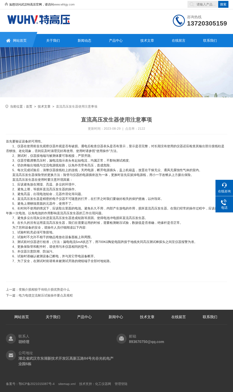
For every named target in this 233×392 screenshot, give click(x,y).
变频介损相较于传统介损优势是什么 (44, 289)
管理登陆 (121, 384)
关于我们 (53, 40)
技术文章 (147, 40)
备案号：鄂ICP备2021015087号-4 (30, 384)
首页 (29, 106)
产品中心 (116, 40)
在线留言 (178, 40)
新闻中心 (116, 317)
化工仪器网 (103, 384)
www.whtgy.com (64, 4)
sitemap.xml (67, 384)
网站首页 (20, 40)
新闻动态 (84, 40)
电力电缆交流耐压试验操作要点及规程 (46, 295)
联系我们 (210, 40)
